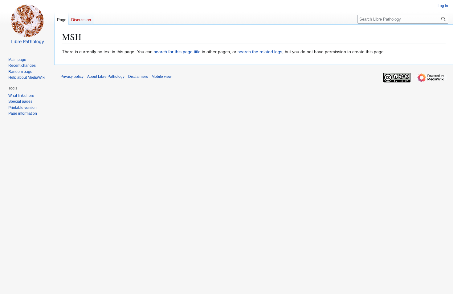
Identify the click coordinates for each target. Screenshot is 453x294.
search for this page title (177, 51)
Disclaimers (138, 76)
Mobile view (162, 76)
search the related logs (260, 51)
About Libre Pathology (105, 76)
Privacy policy (72, 76)
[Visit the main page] (27, 24)
